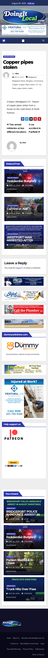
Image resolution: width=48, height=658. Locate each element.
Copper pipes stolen (18, 64)
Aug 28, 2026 (13, 519)
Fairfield (10, 556)
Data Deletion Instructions (29, 643)
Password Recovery (14, 649)
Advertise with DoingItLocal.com (32, 638)
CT (37, 85)
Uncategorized (9, 56)
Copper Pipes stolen (27, 85)
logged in (20, 268)
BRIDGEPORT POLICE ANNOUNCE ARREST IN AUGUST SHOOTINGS (23, 514)
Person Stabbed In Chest (19, 561)
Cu (40, 85)
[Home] (4, 40)
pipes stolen (22, 88)
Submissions (39, 649)
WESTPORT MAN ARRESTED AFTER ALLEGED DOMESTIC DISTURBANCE (22, 241)
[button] (43, 40)
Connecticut (38, 81)
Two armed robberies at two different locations (16, 128)
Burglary (29, 81)
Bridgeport (32, 77)
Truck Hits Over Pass (21, 589)
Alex (17, 73)
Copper (15, 85)
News (14, 88)
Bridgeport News (18, 81)
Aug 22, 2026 (14, 185)
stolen (30, 88)
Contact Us (14, 643)
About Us (16, 638)
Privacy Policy (28, 649)
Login (42, 643)
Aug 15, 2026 (14, 245)
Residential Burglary (21, 181)
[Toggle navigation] (23, 41)
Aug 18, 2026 (14, 213)
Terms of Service (38, 655)
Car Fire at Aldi (17, 209)
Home (9, 638)
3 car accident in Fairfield (35, 128)
